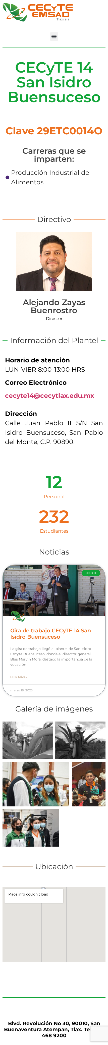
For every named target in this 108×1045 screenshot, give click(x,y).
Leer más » (18, 677)
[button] (54, 36)
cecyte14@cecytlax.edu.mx (49, 395)
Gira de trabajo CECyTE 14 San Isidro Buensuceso (50, 633)
